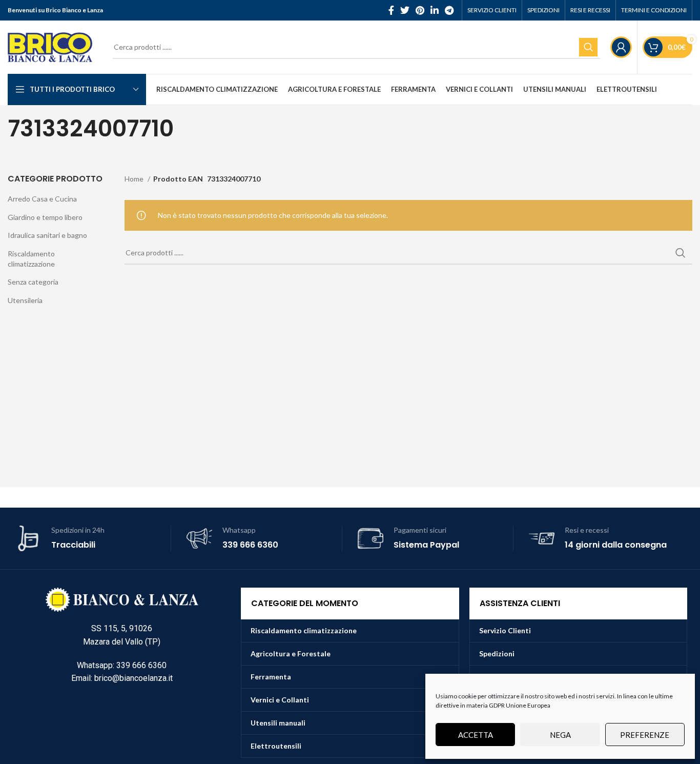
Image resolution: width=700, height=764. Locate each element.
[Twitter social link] (405, 10)
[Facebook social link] (391, 10)
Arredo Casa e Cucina (42, 198)
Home (135, 178)
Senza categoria (33, 281)
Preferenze (644, 734)
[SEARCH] (588, 47)
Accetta (475, 734)
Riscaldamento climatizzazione (31, 258)
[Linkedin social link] (434, 10)
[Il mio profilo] (621, 47)
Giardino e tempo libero (45, 217)
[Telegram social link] (449, 10)
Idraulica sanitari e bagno (47, 235)
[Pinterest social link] (420, 10)
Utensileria (25, 300)
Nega (560, 734)
